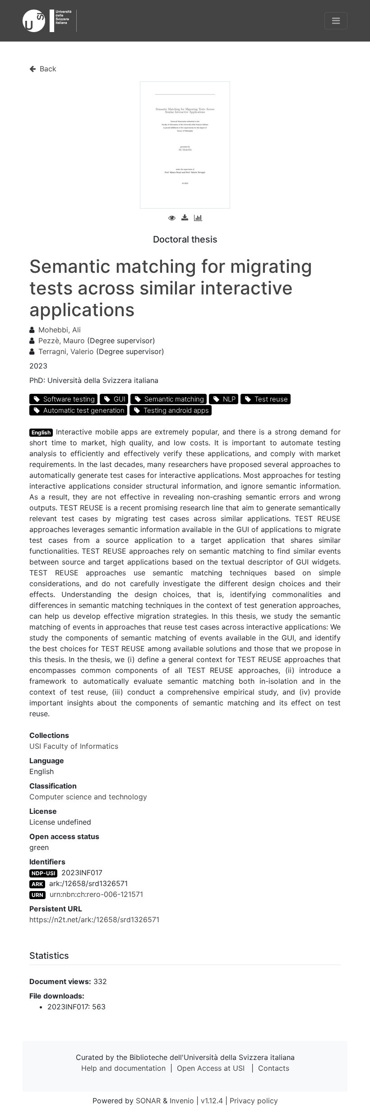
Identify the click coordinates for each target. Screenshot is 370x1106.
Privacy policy (254, 1100)
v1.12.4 (212, 1100)
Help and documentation (123, 1068)
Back (46, 68)
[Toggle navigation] (335, 20)
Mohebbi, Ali (59, 329)
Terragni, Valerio (66, 351)
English (41, 432)
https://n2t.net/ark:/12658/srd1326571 (94, 919)
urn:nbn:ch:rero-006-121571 (96, 894)
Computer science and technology (88, 796)
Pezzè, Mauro (61, 340)
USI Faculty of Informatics (73, 746)
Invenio (182, 1100)
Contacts (273, 1068)
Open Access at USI (211, 1068)
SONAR (148, 1100)
